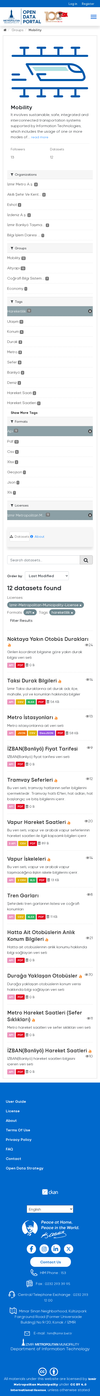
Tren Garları (23, 895)
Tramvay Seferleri (30, 779)
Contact (13, 1158)
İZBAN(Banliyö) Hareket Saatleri (47, 1050)
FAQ (9, 1148)
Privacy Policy (19, 1139)
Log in (73, 4)
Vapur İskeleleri (26, 858)
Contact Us (50, 1261)
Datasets (21, 536)
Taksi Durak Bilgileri (32, 680)
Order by (14, 576)
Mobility (35, 30)
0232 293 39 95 (57, 1283)
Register (88, 4)
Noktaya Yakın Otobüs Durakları (47, 638)
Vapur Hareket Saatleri (36, 821)
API (11, 665)
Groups (17, 30)
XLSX (31, 702)
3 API (12, 843)
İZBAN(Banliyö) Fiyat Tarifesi (42, 748)
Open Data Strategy (24, 1168)
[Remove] (81, 605)
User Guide (16, 1101)
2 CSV (22, 880)
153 (63, 1273)
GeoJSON (46, 733)
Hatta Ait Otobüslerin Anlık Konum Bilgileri (41, 935)
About (39, 536)
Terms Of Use (18, 1129)
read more (39, 137)
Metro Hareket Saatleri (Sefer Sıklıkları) (44, 1016)
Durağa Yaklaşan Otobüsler (42, 975)
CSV (20, 702)
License (13, 1110)
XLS (32, 880)
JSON (21, 733)
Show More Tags (24, 412)
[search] (86, 559)
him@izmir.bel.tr (59, 1333)
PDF (20, 665)
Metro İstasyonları (30, 717)
